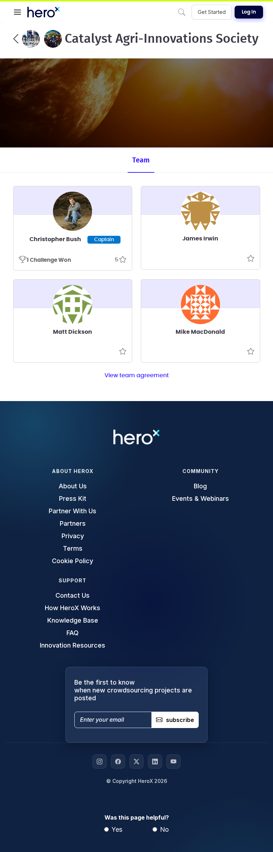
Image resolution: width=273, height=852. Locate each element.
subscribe (180, 719)
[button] (17, 12)
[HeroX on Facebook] (118, 761)
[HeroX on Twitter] (136, 761)
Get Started (212, 12)
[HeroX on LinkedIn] (155, 761)
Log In (249, 12)
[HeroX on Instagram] (99, 761)
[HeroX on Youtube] (173, 761)
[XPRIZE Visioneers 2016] (26, 39)
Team (141, 160)
